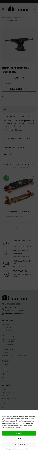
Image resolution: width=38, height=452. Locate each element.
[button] (35, 412)
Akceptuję (19, 433)
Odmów (19, 439)
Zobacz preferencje (19, 444)
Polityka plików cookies (13, 449)
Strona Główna (26, 449)
